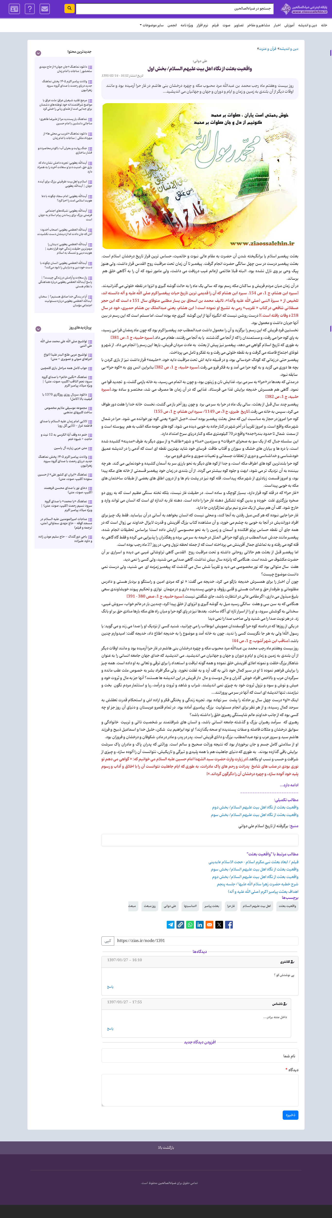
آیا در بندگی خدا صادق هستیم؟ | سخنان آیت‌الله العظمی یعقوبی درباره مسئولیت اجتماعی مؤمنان (65, 301)
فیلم (215, 25)
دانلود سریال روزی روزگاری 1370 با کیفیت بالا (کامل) (67, 397)
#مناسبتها (190, 906)
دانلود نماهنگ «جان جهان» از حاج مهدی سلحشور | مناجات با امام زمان (65, 68)
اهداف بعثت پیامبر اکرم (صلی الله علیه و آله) (263, 892)
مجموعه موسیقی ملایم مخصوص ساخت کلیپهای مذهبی (68, 410)
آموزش (289, 25)
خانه (324, 25)
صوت (226, 25)
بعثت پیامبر (212, 906)
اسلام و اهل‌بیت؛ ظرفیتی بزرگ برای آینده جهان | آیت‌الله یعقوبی (65, 183)
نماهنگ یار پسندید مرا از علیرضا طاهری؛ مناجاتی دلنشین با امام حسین (65, 121)
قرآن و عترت (267, 49)
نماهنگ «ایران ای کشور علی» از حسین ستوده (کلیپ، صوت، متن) (65, 477)
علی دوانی (170, 906)
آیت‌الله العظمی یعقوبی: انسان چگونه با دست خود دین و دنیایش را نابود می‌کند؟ (66, 265)
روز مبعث (150, 906)
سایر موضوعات (153, 25)
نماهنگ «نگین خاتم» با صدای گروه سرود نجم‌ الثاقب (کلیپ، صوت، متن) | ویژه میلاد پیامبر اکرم (67, 381)
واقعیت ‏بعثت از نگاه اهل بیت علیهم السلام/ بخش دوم (255, 807)
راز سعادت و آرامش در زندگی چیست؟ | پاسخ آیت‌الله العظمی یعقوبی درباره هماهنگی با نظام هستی (65, 282)
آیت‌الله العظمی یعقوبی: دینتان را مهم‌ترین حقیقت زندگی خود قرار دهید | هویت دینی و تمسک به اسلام (68, 248)
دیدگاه (293, 1070)
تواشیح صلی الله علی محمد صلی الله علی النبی (66, 343)
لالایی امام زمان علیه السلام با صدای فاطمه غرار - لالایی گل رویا (66, 423)
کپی (108, 941)
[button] (180, 925)
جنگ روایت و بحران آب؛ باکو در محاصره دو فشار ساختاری (65, 150)
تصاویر (239, 25)
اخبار (277, 25)
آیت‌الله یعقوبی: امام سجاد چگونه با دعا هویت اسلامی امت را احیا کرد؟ (67, 198)
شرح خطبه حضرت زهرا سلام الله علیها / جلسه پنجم (257, 884)
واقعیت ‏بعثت (287, 906)
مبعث (132, 906)
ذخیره (290, 1115)
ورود (14, 9)
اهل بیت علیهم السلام (257, 906)
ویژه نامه (187, 25)
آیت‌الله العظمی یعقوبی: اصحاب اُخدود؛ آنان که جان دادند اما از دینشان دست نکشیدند (64, 231)
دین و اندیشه (307, 25)
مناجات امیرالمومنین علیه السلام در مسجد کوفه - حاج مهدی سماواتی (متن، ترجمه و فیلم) (66, 523)
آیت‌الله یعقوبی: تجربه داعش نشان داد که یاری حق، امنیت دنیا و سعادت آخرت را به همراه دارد (64, 167)
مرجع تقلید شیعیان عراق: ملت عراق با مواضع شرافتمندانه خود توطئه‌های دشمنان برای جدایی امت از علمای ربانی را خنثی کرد (65, 104)
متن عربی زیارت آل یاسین (70, 448)
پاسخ (110, 986)
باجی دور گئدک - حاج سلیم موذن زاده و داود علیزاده (65, 539)
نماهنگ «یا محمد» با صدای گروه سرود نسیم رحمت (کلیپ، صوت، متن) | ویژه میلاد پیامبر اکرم (66, 506)
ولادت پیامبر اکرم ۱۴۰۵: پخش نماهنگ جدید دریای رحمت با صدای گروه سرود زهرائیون (67, 85)
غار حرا (231, 906)
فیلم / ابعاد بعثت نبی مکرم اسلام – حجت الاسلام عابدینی (253, 862)
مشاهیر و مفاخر (258, 25)
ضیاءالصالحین (167, 1183)
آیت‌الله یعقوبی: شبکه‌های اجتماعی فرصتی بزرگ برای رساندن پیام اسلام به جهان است (65, 215)
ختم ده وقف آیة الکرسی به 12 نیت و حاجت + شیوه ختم (66, 437)
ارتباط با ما (44, 9)
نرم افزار (202, 25)
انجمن (172, 25)
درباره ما (29, 9)
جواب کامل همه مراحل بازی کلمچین (64, 368)
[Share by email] (209, 925)
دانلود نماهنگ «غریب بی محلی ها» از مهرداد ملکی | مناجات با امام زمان (68, 135)
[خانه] (304, 9)
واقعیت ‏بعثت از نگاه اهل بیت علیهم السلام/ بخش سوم (254, 815)
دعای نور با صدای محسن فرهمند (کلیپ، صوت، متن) (68, 490)
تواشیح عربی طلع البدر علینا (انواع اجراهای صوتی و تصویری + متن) (68, 357)
